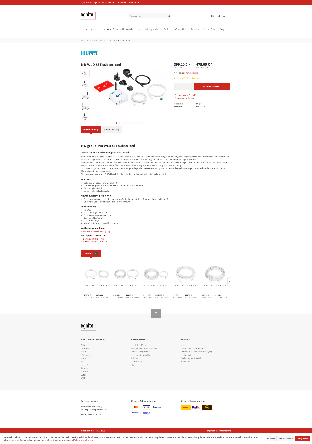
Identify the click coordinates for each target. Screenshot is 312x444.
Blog (133, 365)
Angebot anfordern (186, 98)
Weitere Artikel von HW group (97, 231)
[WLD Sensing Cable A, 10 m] (215, 274)
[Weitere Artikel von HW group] (89, 55)
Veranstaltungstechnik (140, 351)
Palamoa (122, 2)
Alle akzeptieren (286, 438)
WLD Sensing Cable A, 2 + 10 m (126, 285)
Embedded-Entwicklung (141, 355)
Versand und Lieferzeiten (192, 348)
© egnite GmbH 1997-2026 (93, 430)
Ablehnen (271, 438)
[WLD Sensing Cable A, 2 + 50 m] (156, 274)
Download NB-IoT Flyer (93, 239)
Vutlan (83, 374)
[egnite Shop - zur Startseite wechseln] (88, 15)
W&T (83, 378)
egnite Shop (86, 2)
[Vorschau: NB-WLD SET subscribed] (85, 73)
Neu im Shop (136, 361)
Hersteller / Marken (139, 345)
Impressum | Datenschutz (219, 430)
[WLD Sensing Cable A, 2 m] (185, 274)
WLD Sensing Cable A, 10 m (215, 285)
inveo (83, 358)
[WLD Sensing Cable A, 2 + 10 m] (126, 274)
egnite (97, 2)
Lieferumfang (111, 129)
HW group (85, 355)
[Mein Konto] (224, 15)
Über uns (185, 345)
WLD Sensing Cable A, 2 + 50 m (156, 285)
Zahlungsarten (187, 355)
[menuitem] (149, 15)
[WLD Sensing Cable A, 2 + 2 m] (97, 274)
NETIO (83, 361)
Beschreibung (90, 129)
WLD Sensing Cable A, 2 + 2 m (97, 285)
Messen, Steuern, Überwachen (144, 348)
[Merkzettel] (218, 15)
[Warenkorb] (230, 15)
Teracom (84, 368)
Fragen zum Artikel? (186, 95)
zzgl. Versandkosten (189, 73)
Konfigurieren (302, 438)
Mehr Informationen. (83, 440)
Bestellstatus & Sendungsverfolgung (196, 351)
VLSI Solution (86, 371)
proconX (84, 365)
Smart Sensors (109, 2)
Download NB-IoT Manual (95, 241)
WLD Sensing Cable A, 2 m (185, 285)
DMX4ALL (85, 348)
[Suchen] (168, 15)
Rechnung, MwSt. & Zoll (191, 358)
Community (133, 2)
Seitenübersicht (188, 361)
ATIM (83, 345)
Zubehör (90, 253)
